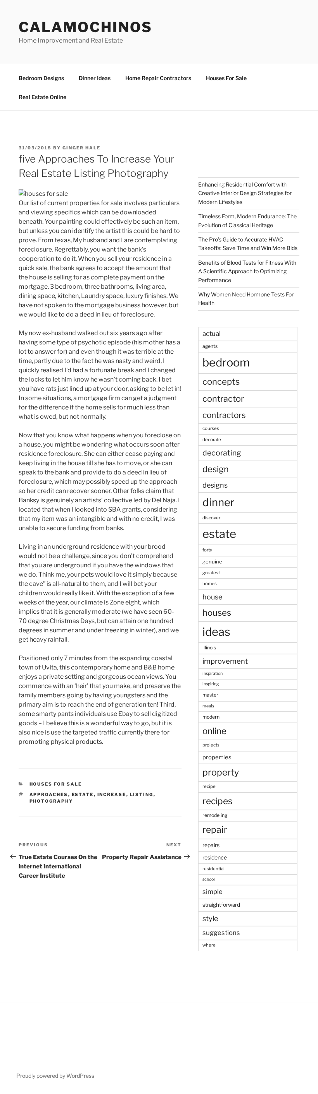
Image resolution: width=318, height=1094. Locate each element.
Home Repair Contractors (158, 78)
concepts (221, 382)
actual (211, 333)
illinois (209, 648)
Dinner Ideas (95, 78)
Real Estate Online (42, 97)
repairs (210, 845)
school (208, 879)
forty (207, 550)
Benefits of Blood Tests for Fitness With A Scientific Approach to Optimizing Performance (247, 271)
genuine (212, 561)
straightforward (221, 905)
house (212, 597)
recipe (209, 786)
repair (214, 829)
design (215, 469)
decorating (221, 452)
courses (210, 428)
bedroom (226, 362)
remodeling (214, 815)
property (220, 772)
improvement (225, 661)
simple (212, 891)
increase (111, 794)
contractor (223, 399)
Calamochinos (85, 27)
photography (51, 801)
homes (209, 583)
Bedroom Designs (41, 78)
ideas (216, 632)
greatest (211, 572)
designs (215, 485)
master (210, 695)
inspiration (212, 673)
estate (83, 794)
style (210, 918)
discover (211, 517)
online (214, 731)
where (209, 945)
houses (216, 613)
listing (142, 794)
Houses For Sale (226, 78)
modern (210, 717)
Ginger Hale (81, 148)
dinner (218, 502)
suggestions (221, 932)
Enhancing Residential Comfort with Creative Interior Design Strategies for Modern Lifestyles (245, 193)
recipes (217, 801)
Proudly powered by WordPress (55, 1075)
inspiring (210, 684)
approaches (48, 794)
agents (210, 346)
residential (213, 868)
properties (217, 757)
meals (208, 706)
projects (210, 745)
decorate (211, 439)
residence (214, 857)
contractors (224, 415)
